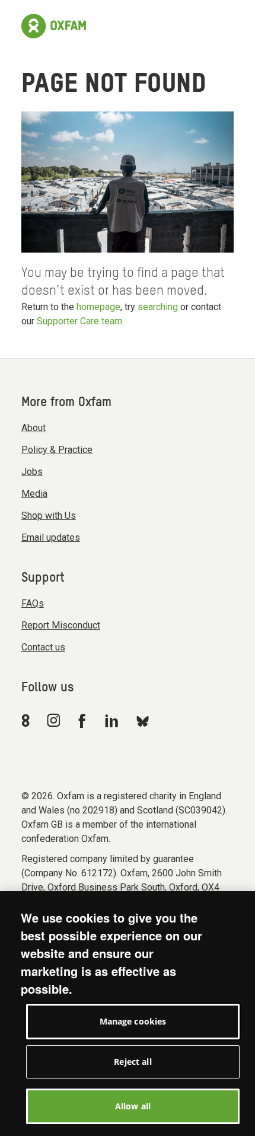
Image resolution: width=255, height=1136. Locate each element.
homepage (98, 306)
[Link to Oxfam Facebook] (83, 720)
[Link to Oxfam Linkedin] (113, 720)
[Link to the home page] (53, 26)
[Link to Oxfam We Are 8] (27, 720)
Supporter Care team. (80, 321)
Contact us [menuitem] (43, 647)
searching (158, 306)
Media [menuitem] (34, 493)
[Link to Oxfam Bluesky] (143, 720)
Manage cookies (133, 1021)
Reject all (132, 1061)
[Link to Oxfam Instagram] (53, 720)
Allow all (133, 1106)
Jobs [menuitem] (32, 471)
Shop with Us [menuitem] (48, 515)
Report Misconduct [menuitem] (60, 625)
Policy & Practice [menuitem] (57, 449)
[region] (127, 1013)
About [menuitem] (33, 427)
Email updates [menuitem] (50, 537)
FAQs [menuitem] (32, 603)
